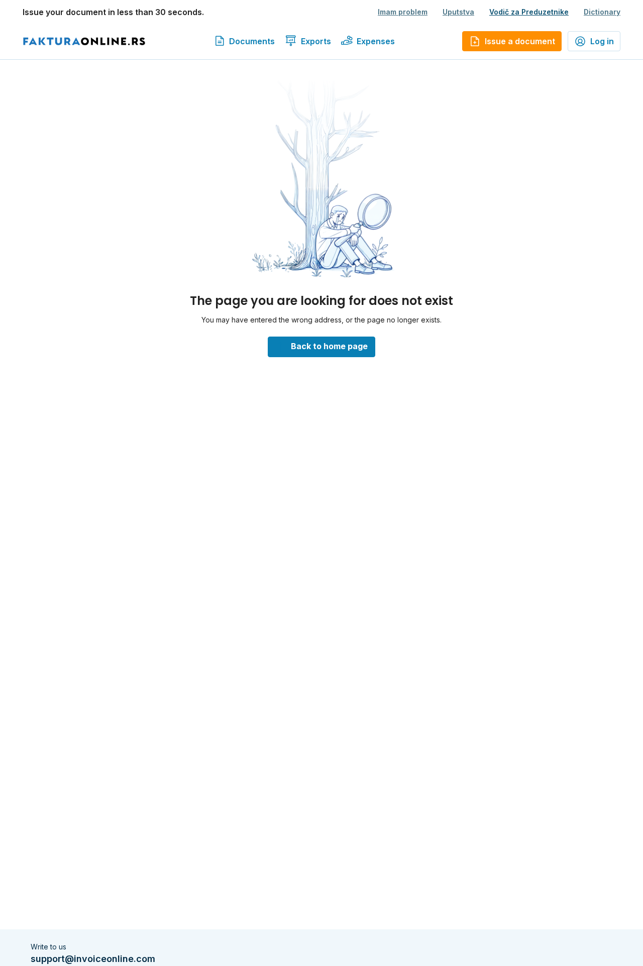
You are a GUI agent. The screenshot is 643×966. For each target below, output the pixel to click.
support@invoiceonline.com (93, 958)
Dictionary (602, 12)
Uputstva (458, 12)
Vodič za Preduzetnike (529, 12)
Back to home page (329, 346)
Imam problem (402, 12)
